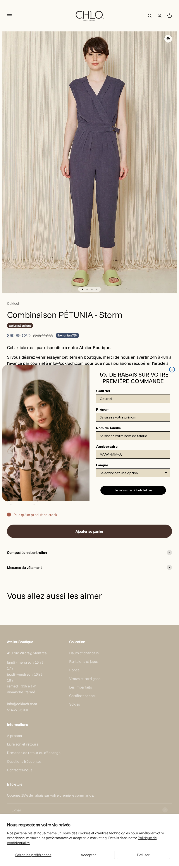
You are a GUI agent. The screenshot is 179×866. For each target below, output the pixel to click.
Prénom (102, 409)
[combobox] (132, 473)
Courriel (103, 391)
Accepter (88, 854)
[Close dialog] (172, 369)
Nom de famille (108, 428)
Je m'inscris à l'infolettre (133, 490)
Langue (102, 465)
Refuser (143, 854)
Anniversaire (107, 446)
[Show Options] (166, 473)
